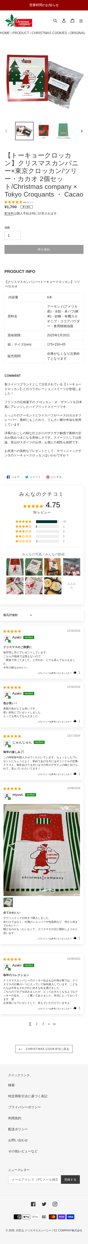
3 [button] (43, 1024)
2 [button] (36, 1024)
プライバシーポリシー (24, 1107)
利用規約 (14, 1118)
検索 (11, 1085)
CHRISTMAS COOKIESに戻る (47, 1049)
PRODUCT (20, 33)
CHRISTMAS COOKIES (49, 33)
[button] (14, 202)
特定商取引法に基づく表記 (27, 1096)
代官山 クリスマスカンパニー (33, 1230)
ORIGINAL (77, 33)
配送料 (9, 213)
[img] (12, 631)
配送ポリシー (18, 1129)
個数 (7, 227)
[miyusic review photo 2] (8, 902)
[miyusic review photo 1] (41, 850)
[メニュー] (81, 20)
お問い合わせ (18, 1140)
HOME (5, 33)
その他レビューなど (23, 1151)
